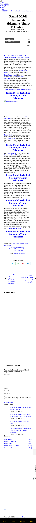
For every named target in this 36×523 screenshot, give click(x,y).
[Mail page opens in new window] (19, 501)
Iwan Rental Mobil (11, 517)
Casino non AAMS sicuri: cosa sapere (19, 422)
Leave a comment (18, 250)
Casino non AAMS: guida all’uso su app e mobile (20, 408)
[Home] (6, 498)
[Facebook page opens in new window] (13, 501)
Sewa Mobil (11, 138)
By (17, 247)
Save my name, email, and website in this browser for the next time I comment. (17, 398)
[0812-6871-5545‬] (30, 498)
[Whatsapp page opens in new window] (13, 504)
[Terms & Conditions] (30, 502)
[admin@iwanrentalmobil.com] (30, 500)
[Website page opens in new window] (22, 501)
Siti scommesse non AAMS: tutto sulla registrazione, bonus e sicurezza (20, 430)
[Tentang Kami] (6, 499)
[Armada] (6, 500)
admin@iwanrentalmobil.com (24, 11)
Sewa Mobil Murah (23, 57)
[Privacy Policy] (30, 503)
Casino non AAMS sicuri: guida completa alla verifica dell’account (20, 415)
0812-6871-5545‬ (7, 11)
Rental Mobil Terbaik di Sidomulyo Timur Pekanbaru (15, 56)
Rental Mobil (9, 39)
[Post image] (9, 301)
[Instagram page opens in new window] (16, 501)
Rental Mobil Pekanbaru (12, 41)
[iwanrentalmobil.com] (30, 501)
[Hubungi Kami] (6, 501)
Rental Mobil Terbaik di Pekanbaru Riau (18, 90)
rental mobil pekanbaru (19, 253)
